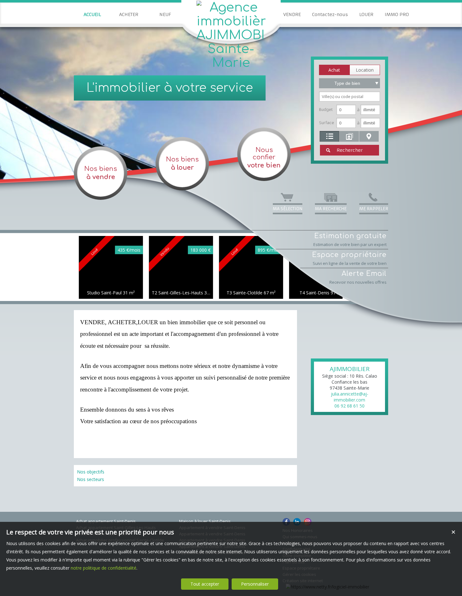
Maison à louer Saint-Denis (205, 521)
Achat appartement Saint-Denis (106, 521)
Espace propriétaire (349, 258)
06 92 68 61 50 (349, 406)
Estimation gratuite (350, 239)
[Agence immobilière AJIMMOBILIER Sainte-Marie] (231, 63)
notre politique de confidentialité (103, 568)
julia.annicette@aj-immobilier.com (349, 397)
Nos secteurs (90, 479)
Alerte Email (358, 277)
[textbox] (349, 96)
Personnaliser (255, 584)
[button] (334, 70)
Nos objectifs (90, 472)
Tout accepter (204, 584)
